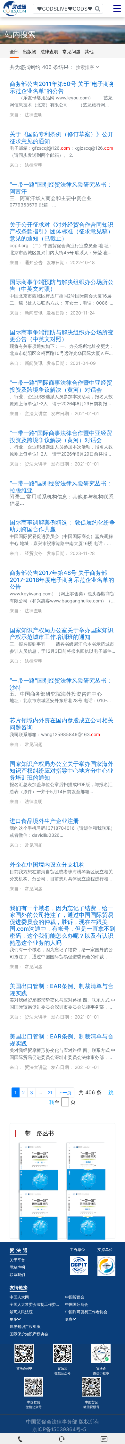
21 (50, 1092)
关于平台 (17, 1259)
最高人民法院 (21, 1311)
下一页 (64, 1092)
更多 (13, 1319)
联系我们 (17, 1274)
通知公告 (34, 262)
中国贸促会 (74, 1297)
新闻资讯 (34, 312)
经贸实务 (34, 553)
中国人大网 (19, 1297)
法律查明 (49, 51)
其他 (89, 51)
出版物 (29, 51)
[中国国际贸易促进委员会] (79, 1265)
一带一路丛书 (36, 1133)
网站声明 (17, 1267)
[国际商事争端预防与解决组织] (106, 1266)
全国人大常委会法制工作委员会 (35, 1304)
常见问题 (71, 51)
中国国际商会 (76, 1304)
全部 (14, 51)
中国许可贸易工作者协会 (86, 1311)
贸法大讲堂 (36, 413)
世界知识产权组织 (25, 1326)
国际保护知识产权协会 (29, 1333)
